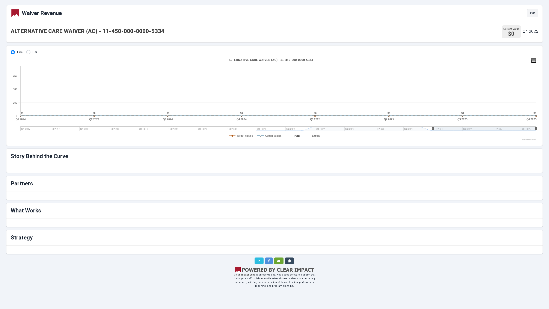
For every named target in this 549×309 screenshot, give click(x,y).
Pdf (532, 13)
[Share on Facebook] (269, 261)
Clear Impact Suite (244, 274)
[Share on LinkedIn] (259, 261)
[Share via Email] (279, 261)
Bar (35, 52)
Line (20, 52)
